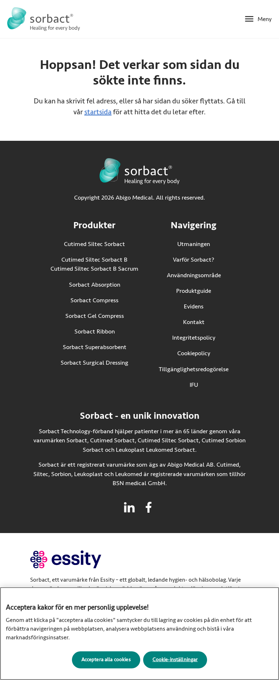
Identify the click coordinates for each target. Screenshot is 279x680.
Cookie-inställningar (175, 659)
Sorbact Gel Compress (94, 316)
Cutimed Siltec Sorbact (94, 244)
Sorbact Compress (94, 300)
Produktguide (193, 291)
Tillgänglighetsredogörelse (194, 369)
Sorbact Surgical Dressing (94, 362)
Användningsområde (194, 275)
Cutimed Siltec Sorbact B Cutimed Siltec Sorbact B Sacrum (94, 264)
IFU (209, 385)
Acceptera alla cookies (106, 659)
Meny (265, 19)
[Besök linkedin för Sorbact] (129, 507)
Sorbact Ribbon (94, 331)
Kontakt (194, 322)
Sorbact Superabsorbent (94, 347)
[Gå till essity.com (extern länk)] (78, 559)
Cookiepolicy (193, 353)
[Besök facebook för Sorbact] (148, 507)
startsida (98, 111)
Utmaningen (193, 244)
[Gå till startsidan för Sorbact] (43, 19)
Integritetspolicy (193, 337)
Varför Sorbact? (193, 259)
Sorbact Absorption (94, 284)
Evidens (193, 306)
